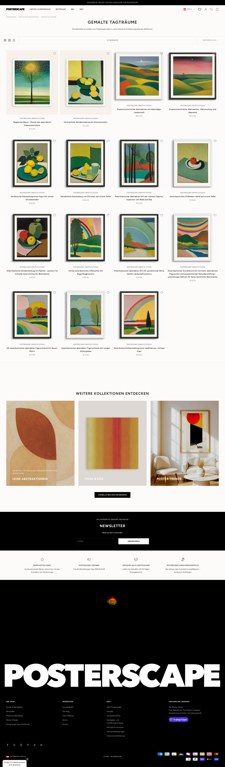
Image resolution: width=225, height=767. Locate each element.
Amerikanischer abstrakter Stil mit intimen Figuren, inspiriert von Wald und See (139, 198)
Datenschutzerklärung (116, 736)
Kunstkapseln (68, 707)
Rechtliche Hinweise (115, 727)
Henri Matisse (68, 716)
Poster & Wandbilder (14, 707)
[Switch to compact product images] (14, 40)
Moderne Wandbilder (14, 716)
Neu (72, 9)
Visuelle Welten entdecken (112, 495)
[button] (15, 763)
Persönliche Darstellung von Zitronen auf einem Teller (86, 196)
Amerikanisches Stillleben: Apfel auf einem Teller (193, 196)
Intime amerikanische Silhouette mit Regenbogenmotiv (85, 272)
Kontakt (110, 711)
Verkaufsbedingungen (116, 731)
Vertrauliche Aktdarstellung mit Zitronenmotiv (86, 122)
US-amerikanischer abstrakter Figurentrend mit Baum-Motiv (32, 349)
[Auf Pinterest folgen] (28, 745)
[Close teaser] (27, 759)
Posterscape (11, 17)
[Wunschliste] (200, 9)
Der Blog (66, 711)
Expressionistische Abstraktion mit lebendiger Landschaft (139, 111)
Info (82, 9)
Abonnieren (134, 541)
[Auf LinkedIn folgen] (41, 745)
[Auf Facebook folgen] (7, 745)
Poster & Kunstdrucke (40, 9)
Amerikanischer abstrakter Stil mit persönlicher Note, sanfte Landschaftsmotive (139, 272)
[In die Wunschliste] (54, 53)
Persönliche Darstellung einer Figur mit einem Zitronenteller (32, 198)
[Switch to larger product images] (5, 40)
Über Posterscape (114, 707)
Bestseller (61, 9)
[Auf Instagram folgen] (21, 745)
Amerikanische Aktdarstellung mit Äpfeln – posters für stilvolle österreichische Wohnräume (32, 272)
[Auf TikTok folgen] (34, 745)
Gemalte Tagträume (48, 17)
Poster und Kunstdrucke (28, 17)
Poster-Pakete (12, 720)
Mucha (65, 724)
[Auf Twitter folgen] (14, 745)
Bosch (65, 720)
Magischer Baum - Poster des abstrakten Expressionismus (32, 123)
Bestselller (10, 711)
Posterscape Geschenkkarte (18, 724)
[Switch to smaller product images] (9, 40)
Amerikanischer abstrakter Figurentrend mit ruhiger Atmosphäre (85, 349)
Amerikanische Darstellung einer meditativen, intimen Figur (139, 349)
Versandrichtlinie (113, 716)
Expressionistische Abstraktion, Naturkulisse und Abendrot (192, 111)
